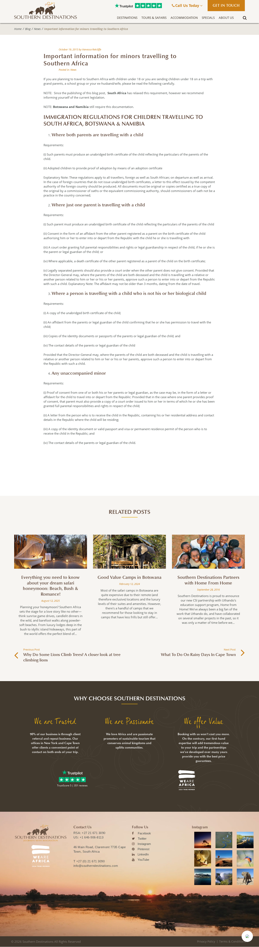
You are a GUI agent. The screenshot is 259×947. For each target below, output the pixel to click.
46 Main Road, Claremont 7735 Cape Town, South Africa (99, 849)
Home (18, 29)
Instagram (144, 844)
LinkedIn (143, 854)
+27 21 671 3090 (93, 833)
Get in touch (226, 5)
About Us (226, 18)
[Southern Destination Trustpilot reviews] (124, 5)
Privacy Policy (206, 941)
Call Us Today (187, 5)
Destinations (127, 18)
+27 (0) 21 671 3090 (90, 861)
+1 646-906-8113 (92, 837)
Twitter (142, 838)
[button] (247, 936)
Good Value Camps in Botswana (129, 577)
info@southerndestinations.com (95, 865)
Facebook (144, 833)
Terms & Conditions (232, 941)
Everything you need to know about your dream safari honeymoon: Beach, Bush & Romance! (50, 586)
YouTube (143, 859)
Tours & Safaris (154, 18)
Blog (28, 29)
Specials (208, 18)
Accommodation (184, 18)
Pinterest (143, 849)
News (37, 29)
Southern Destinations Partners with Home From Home (208, 580)
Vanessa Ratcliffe (91, 49)
